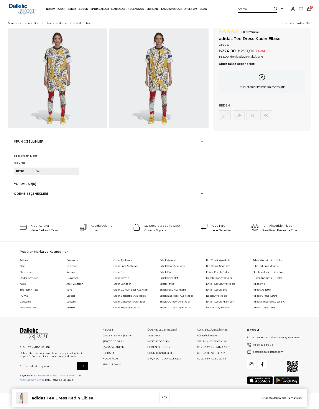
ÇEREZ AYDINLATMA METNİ (214, 347)
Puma (24, 295)
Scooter (70, 295)
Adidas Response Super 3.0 (269, 301)
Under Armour (29, 277)
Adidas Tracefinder (264, 307)
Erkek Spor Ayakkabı (172, 266)
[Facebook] (262, 364)
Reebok (70, 272)
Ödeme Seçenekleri (31, 193)
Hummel (72, 277)
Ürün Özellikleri (29, 141)
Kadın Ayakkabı (122, 260)
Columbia (72, 260)
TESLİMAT (153, 335)
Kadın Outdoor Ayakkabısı (129, 301)
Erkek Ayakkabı (169, 260)
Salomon (71, 266)
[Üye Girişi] (293, 9)
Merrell (70, 307)
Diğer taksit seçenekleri (237, 63)
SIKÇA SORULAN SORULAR (164, 358)
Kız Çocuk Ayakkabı (218, 260)
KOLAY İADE (110, 358)
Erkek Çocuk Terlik (217, 272)
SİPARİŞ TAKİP (112, 364)
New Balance (28, 307)
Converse (25, 301)
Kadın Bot (119, 272)
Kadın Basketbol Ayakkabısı (129, 295)
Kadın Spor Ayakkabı (125, 266)
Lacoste (71, 301)
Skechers (25, 272)
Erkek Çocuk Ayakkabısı (220, 283)
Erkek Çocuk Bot (216, 289)
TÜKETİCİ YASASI (207, 335)
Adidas (24, 260)
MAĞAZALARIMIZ (114, 347)
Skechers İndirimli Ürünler (269, 272)
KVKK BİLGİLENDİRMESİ (213, 329)
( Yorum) (252, 31)
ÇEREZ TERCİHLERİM (211, 352)
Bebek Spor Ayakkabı (219, 277)
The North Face (29, 289)
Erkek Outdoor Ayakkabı (175, 301)
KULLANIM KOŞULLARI (211, 358)
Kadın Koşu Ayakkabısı (126, 307)
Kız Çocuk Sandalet (218, 266)
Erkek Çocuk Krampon (220, 301)
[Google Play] (286, 380)
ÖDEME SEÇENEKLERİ (162, 329)
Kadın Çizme (121, 277)
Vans (69, 289)
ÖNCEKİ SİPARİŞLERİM (118, 335)
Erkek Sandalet (169, 277)
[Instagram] (251, 364)
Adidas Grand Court (265, 295)
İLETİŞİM (108, 352)
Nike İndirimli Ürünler (266, 266)
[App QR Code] (292, 366)
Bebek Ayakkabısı (216, 295)
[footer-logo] (34, 334)
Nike (22, 266)
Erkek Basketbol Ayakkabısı (176, 295)
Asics (23, 283)
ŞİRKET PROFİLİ (113, 341)
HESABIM (109, 329)
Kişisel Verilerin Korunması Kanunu (55, 375)
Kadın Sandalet (122, 283)
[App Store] (260, 380)
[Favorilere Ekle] (164, 398)
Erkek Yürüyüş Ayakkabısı (175, 307)
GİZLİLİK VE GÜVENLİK (212, 341)
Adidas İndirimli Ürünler (267, 260)
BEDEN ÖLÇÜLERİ (159, 347)
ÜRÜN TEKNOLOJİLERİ (162, 352)
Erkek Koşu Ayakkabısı (173, 289)
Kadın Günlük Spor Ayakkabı (130, 289)
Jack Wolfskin (74, 283)
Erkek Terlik (167, 283)
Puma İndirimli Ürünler (267, 277)
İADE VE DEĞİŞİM (158, 341)
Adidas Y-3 (259, 283)
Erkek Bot (166, 272)
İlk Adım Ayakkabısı (218, 307)
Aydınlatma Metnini (32, 379)
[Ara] (275, 8)
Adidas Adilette (262, 289)
